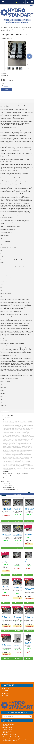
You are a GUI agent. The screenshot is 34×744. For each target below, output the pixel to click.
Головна (6, 688)
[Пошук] (30, 716)
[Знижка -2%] (6, 610)
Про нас (6, 693)
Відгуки (6, 695)
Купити (6, 89)
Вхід (32, 5)
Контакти (6, 692)
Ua (19, 2)
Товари (6, 690)
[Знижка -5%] (17, 582)
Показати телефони (10, 734)
